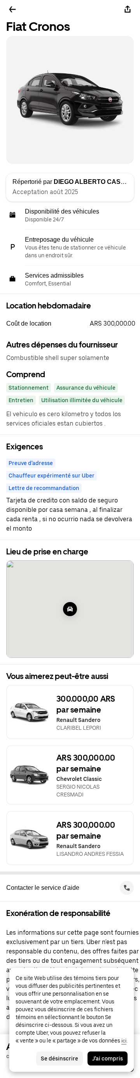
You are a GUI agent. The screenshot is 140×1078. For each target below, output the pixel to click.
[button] (73, 323)
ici (123, 1040)
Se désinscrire (59, 1058)
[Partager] (127, 9)
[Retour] (12, 9)
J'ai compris (107, 1058)
